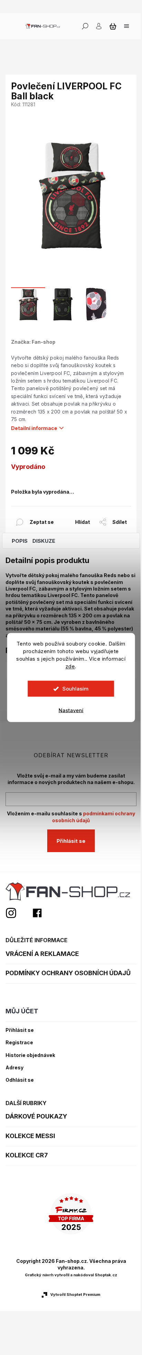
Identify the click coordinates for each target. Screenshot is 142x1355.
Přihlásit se (71, 841)
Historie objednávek (30, 1055)
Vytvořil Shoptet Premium (75, 1294)
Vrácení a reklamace (42, 953)
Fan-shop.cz (37, 912)
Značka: (33, 342)
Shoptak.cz (106, 1275)
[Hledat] (85, 26)
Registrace (19, 1042)
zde (70, 666)
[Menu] (126, 26)
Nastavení (71, 710)
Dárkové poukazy (36, 1116)
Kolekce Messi (30, 1135)
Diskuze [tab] (43, 541)
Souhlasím (75, 688)
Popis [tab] (20, 541)
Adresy (14, 1067)
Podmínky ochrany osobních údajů (68, 973)
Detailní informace (34, 428)
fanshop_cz (19, 912)
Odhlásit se (20, 1080)
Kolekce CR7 (27, 1155)
